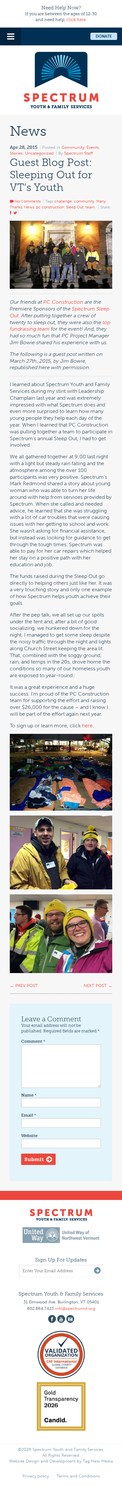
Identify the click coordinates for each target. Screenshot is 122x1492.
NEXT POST (98, 985)
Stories (16, 153)
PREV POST (24, 985)
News (29, 207)
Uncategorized (39, 153)
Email (28, 1115)
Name (28, 1095)
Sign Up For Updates (61, 1260)
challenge (63, 201)
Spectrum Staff (78, 153)
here (87, 726)
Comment (33, 1041)
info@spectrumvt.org (75, 1308)
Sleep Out (75, 207)
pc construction (50, 207)
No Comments (27, 201)
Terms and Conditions (78, 1476)
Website (29, 1135)
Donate (104, 36)
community (84, 201)
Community (72, 147)
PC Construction (63, 302)
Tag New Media (98, 1461)
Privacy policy (35, 1476)
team (90, 207)
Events (93, 147)
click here (76, 19)
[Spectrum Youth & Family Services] (61, 79)
